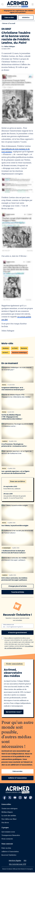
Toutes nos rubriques (9, 846)
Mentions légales (15, 898)
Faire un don (9, 17)
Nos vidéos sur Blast (8, 857)
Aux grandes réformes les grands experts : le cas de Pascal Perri (14, 534)
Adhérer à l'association (17, 815)
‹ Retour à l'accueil (8, 23)
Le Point (15, 386)
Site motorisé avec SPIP (17, 902)
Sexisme (6, 386)
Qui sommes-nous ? (13, 749)
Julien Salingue (9, 46)
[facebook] (4, 835)
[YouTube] (15, 835)
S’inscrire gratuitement (17, 670)
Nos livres (5, 860)
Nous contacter (7, 876)
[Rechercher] (2, 4)
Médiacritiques (7, 849)
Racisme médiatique (19, 390)
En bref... (6, 390)
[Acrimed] (17, 4)
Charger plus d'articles (17, 624)
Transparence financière (10, 873)
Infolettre (25, 17)
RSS (25, 898)
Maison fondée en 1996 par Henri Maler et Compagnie (17, 906)
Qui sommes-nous (8, 869)
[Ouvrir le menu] (33, 4)
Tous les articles (17, 630)
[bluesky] (25, 835)
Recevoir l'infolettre (8, 892)
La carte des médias (8, 853)
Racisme (24, 386)
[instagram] (20, 835)
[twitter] (10, 835)
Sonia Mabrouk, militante (11, 526)
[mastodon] (30, 835)
